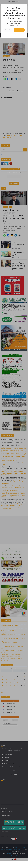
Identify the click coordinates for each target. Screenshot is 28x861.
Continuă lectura (14, 34)
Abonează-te (19, 30)
